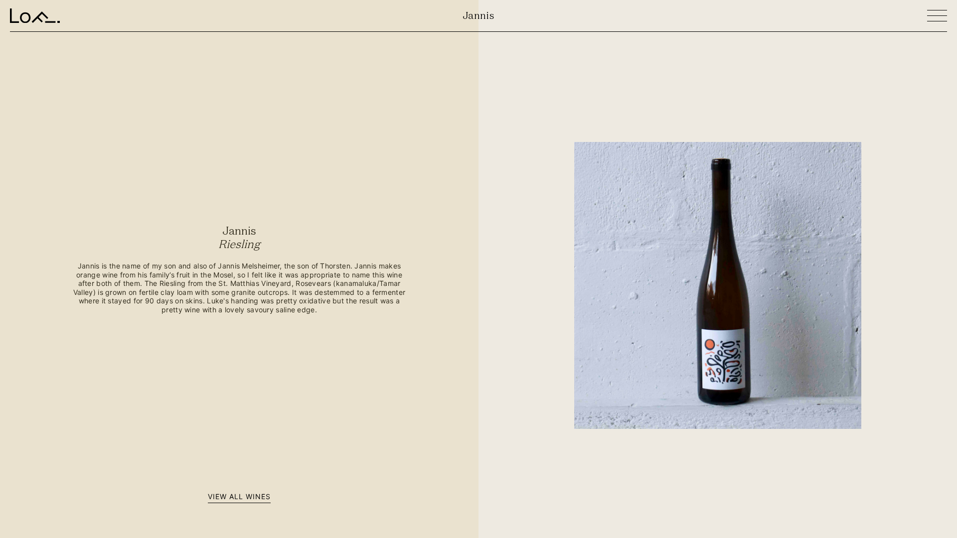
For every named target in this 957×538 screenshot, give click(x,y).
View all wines (239, 496)
